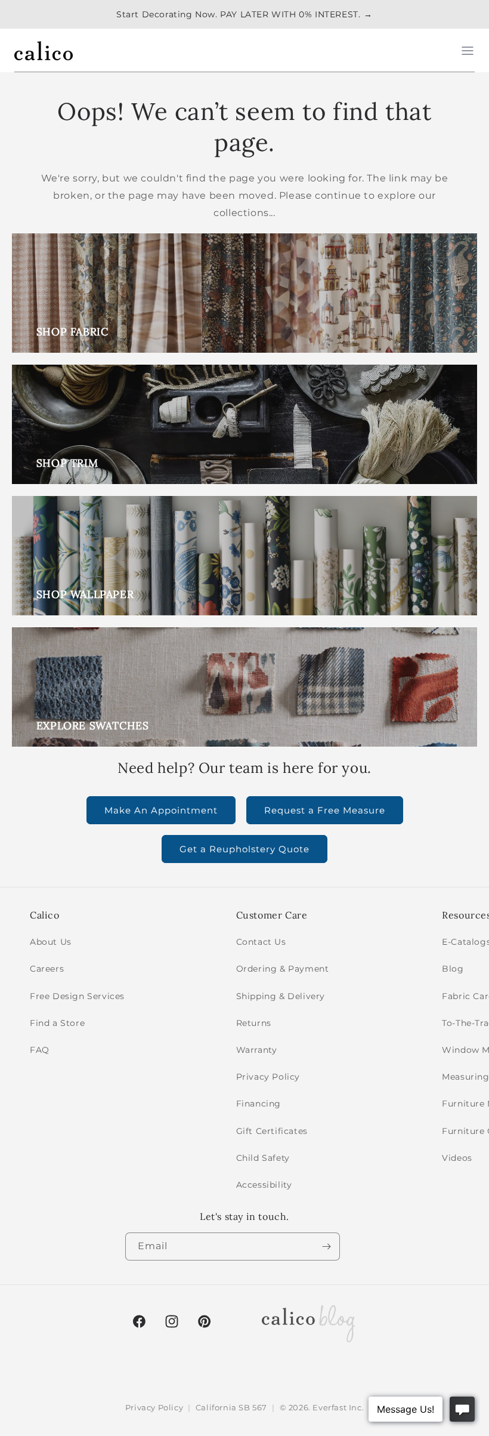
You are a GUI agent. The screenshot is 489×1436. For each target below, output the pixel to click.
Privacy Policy (268, 1076)
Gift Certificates (272, 1131)
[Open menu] (467, 51)
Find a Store (57, 1023)
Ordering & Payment (282, 968)
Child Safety (263, 1158)
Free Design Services (77, 996)
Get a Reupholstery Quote (244, 849)
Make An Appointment (161, 810)
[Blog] (308, 1321)
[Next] (326, 1246)
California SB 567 (231, 1407)
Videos (457, 1158)
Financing (258, 1103)
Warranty (256, 1049)
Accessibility (264, 1184)
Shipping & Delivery (280, 996)
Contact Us (261, 941)
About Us (51, 941)
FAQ (39, 1049)
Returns (253, 1023)
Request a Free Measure (324, 810)
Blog (452, 968)
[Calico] (43, 50)
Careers (47, 968)
